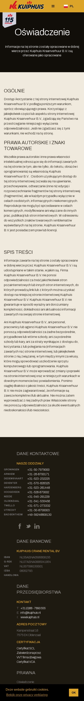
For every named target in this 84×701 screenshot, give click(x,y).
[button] (53, 6)
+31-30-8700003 (38, 510)
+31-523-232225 (38, 478)
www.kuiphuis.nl (30, 617)
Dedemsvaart (13, 478)
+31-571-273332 (38, 505)
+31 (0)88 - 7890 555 (33, 608)
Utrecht (10, 510)
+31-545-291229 (38, 496)
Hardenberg (12, 487)
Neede (8, 496)
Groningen (11, 469)
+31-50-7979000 (38, 469)
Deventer (10, 483)
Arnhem (9, 474)
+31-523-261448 (38, 487)
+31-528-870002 (38, 492)
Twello (9, 505)
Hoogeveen (12, 492)
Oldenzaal (11, 501)
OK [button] (74, 692)
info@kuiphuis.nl (30, 612)
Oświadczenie (25, 682)
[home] (25, 6)
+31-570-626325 (38, 483)
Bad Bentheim (13, 514)
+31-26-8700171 (38, 474)
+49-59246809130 (39, 514)
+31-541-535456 (38, 501)
